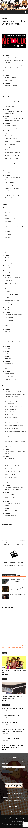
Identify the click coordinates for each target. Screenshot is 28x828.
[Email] (18, 533)
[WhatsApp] (15, 533)
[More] (19, 30)
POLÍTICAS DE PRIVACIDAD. (14, 826)
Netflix (10, 524)
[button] (2, 12)
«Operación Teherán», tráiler (10, 715)
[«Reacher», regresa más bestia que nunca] (5, 581)
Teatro (3, 667)
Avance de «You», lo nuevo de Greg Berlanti (20, 543)
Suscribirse (5, 771)
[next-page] (5, 602)
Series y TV (8, 16)
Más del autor (20, 575)
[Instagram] (11, 811)
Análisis (3, 693)
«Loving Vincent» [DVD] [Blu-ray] (6, 543)
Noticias (13, 817)
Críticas (7, 817)
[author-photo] (14, 557)
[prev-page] (3, 602)
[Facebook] (8, 533)
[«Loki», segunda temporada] (5, 596)
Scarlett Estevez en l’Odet (10, 722)
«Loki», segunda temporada (18, 594)
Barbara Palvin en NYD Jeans (10, 738)
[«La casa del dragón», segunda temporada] (5, 589)
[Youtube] (20, 811)
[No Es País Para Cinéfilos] (14, 5)
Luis (4, 26)
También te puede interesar (8, 575)
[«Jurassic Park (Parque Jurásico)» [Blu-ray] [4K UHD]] (14, 688)
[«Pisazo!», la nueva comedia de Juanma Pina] (14, 662)
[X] (11, 533)
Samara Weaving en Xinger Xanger (12, 708)
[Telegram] (22, 533)
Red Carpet (19, 817)
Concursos (19, 818)
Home (3, 16)
